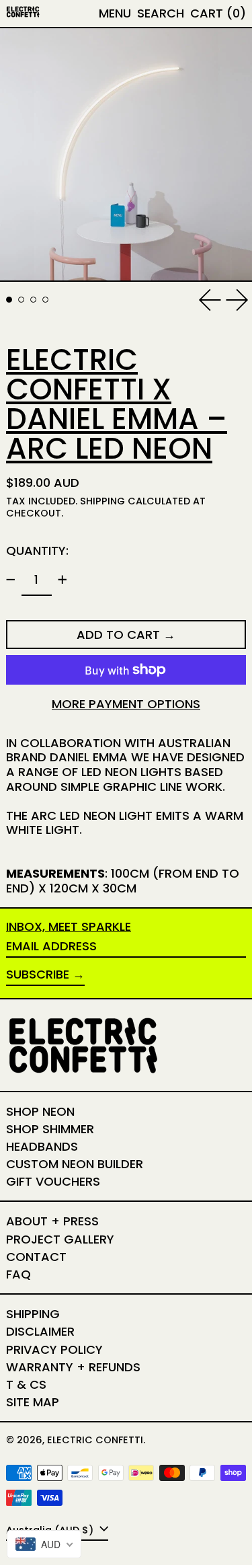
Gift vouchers (53, 1181)
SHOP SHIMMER (50, 1128)
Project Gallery (60, 1239)
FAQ (18, 1274)
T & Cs (26, 1384)
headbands (42, 1146)
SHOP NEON (40, 1111)
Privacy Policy (54, 1349)
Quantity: (37, 550)
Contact (36, 1256)
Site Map (32, 1402)
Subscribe (37, 974)
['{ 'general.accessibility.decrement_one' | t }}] (11, 579)
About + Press (52, 1221)
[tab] (9, 300)
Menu (115, 13)
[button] (160, 13)
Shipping (102, 501)
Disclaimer (40, 1331)
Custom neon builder (74, 1163)
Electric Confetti (95, 1440)
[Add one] (62, 579)
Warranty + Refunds (73, 1367)
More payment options (126, 704)
